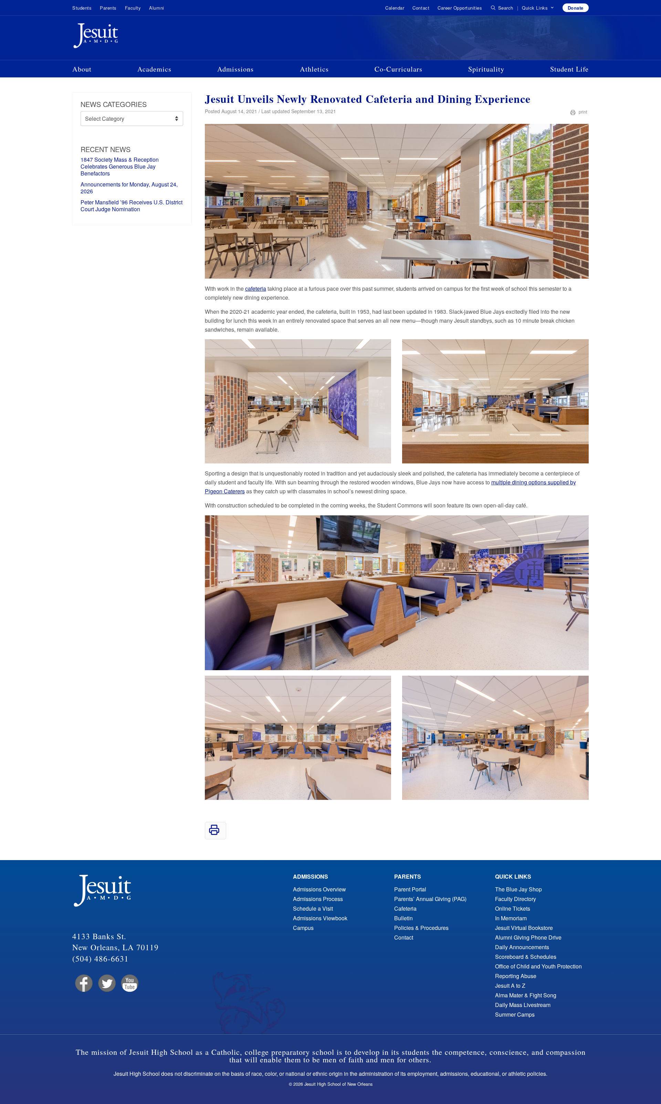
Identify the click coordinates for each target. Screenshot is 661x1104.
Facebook (83, 983)
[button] (538, 8)
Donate (576, 7)
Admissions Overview (319, 889)
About (82, 69)
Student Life (569, 69)
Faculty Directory (515, 899)
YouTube (129, 983)
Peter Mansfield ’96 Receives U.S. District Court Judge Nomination (131, 205)
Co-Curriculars (398, 69)
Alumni (156, 7)
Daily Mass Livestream (522, 1005)
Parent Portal (410, 889)
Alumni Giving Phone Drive (528, 937)
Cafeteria (405, 908)
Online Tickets (512, 908)
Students (82, 7)
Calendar (394, 7)
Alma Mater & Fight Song (525, 995)
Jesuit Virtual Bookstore (524, 928)
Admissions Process (318, 899)
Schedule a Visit (313, 908)
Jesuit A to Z (510, 985)
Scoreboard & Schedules (525, 957)
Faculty (133, 7)
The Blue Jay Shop (518, 889)
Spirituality (486, 69)
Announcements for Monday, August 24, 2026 (129, 187)
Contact (420, 7)
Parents (108, 7)
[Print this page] (214, 833)
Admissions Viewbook (320, 918)
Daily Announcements (522, 947)
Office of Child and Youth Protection (538, 966)
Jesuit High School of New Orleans (120, 37)
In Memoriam (511, 918)
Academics (154, 69)
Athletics (314, 69)
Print (582, 112)
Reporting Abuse (515, 976)
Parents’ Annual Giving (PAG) (430, 899)
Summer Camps (515, 1014)
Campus (303, 928)
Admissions (235, 69)
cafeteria (255, 288)
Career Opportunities (460, 7)
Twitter (106, 983)
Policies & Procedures (421, 928)
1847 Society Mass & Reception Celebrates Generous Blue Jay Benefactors (120, 166)
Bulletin (403, 918)
